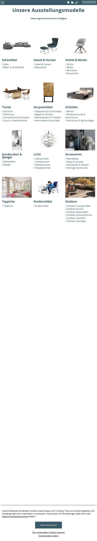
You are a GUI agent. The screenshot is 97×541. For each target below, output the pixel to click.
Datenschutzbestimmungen (15, 516)
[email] (72, 2)
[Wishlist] (68, 2)
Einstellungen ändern (48, 535)
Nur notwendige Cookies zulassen (48, 532)
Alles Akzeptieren (48, 525)
